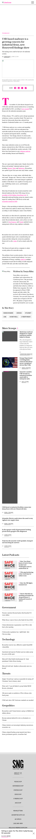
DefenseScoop (18, 786)
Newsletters (18, 811)
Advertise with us (18, 815)
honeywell (14, 317)
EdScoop (18, 794)
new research (25, 109)
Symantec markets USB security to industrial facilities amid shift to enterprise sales (26, 375)
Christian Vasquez (26, 354)
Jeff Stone (25, 381)
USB (4, 317)
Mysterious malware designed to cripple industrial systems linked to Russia (26, 334)
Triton (14, 168)
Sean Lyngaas (26, 368)
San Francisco (13, 222)
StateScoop (18, 790)
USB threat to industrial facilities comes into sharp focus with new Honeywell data (16, 508)
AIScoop (18, 803)
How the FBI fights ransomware (26, 584)
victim (15, 241)
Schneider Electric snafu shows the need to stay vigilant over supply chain (17, 519)
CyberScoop (18, 798)
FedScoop (18, 781)
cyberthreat (26, 317)
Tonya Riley (7, 56)
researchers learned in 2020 (9, 201)
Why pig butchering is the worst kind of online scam (26, 574)
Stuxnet (10, 168)
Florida (21, 222)
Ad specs (18, 819)
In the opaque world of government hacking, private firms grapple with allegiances (16, 530)
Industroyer (22, 168)
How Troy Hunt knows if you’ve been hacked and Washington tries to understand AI (25, 564)
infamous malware (25, 151)
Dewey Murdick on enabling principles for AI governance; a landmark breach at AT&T (26, 597)
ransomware (8, 313)
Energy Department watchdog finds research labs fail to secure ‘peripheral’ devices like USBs (26, 361)
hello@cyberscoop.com (18, 827)
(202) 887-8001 (18, 823)
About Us (18, 773)
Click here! (6, 836)
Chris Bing (8, 535)
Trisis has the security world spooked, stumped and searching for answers (17, 542)
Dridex (19, 313)
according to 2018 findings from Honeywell (14, 195)
